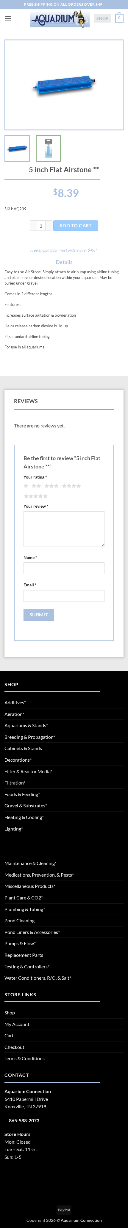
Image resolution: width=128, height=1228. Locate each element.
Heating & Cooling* (24, 817)
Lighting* (13, 828)
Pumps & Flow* (20, 943)
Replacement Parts (23, 955)
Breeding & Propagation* (29, 737)
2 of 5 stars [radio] (35, 486)
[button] (8, 18)
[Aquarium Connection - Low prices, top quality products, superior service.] (60, 18)
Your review (36, 506)
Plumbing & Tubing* (24, 909)
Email (30, 584)
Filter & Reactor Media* (28, 771)
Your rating (35, 476)
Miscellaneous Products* (29, 886)
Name (30, 557)
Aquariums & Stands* (26, 725)
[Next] (112, 85)
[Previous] (15, 85)
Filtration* (14, 782)
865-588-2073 (24, 1120)
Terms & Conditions (24, 1058)
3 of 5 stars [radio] (51, 486)
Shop (102, 18)
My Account (16, 1024)
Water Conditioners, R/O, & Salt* (37, 978)
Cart (9, 1035)
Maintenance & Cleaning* (30, 863)
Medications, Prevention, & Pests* (39, 874)
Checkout (14, 1047)
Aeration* (14, 714)
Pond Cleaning (19, 920)
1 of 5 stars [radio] (25, 486)
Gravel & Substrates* (25, 805)
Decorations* (18, 760)
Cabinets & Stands (23, 748)
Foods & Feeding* (22, 794)
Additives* (15, 702)
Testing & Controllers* (26, 966)
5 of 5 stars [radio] (35, 496)
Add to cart (75, 225)
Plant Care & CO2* (23, 897)
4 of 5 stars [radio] (70, 486)
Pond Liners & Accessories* (32, 932)
